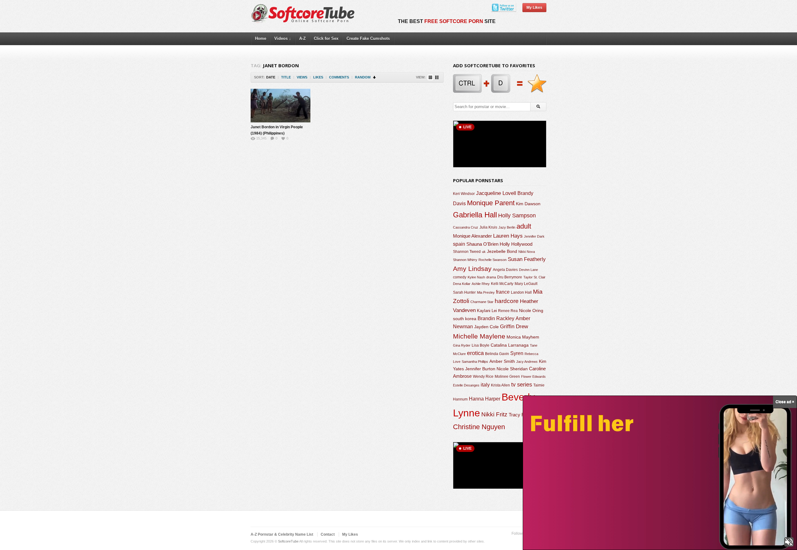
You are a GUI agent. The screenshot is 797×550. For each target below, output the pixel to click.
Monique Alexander (472, 236)
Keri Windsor (464, 194)
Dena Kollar (461, 284)
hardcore (507, 301)
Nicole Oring (531, 310)
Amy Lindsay (472, 268)
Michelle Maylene (479, 336)
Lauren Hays (508, 236)
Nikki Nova (526, 252)
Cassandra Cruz (465, 227)
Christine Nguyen (479, 427)
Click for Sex (326, 38)
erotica (475, 353)
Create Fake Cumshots (368, 38)
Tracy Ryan (520, 414)
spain (459, 244)
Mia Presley (486, 292)
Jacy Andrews (527, 361)
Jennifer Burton (480, 368)
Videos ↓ (282, 38)
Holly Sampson (517, 215)
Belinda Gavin (497, 354)
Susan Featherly (527, 259)
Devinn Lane (528, 270)
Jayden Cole (486, 327)
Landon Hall (521, 292)
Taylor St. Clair (534, 277)
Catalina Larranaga (510, 345)
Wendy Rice (483, 376)
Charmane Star (481, 302)
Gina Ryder (461, 345)
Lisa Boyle (480, 345)
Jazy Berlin (506, 227)
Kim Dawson (528, 203)
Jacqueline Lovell (496, 193)
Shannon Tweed (467, 251)
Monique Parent (491, 203)
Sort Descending (374, 77)
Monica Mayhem (523, 337)
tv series (521, 385)
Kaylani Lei (487, 310)
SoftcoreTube (288, 541)
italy (485, 384)
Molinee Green (507, 376)
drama (491, 277)
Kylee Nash (476, 277)
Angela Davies (505, 270)
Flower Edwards (533, 376)
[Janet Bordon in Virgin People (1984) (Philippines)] (280, 106)
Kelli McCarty (502, 284)
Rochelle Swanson (493, 260)
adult (523, 226)
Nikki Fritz (494, 414)
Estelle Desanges (466, 385)
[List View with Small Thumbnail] (437, 77)
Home (260, 38)
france (503, 292)
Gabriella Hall (475, 215)
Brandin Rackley (496, 318)
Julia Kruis (488, 227)
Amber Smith (502, 361)
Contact (328, 534)
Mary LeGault (526, 284)
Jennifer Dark (534, 236)
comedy (459, 277)
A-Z (302, 38)
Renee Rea (508, 311)
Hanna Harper (484, 398)
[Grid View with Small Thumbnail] (430, 77)
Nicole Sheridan (512, 368)
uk (484, 252)
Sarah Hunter (464, 292)
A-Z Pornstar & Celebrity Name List (282, 534)
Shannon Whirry (465, 260)
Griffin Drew (514, 327)
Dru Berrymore (509, 277)
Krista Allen (500, 385)
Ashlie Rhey (481, 284)
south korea (464, 318)
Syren (516, 353)
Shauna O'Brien (482, 244)
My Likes (534, 7)
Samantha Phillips (475, 361)
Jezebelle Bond (502, 251)
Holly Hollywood (516, 244)
